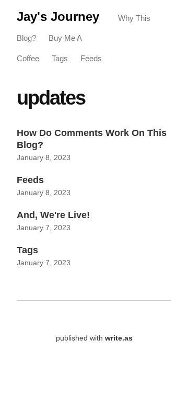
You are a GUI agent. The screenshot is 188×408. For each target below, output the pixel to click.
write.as (119, 338)
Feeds (91, 58)
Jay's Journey (58, 16)
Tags (60, 58)
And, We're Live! (53, 215)
